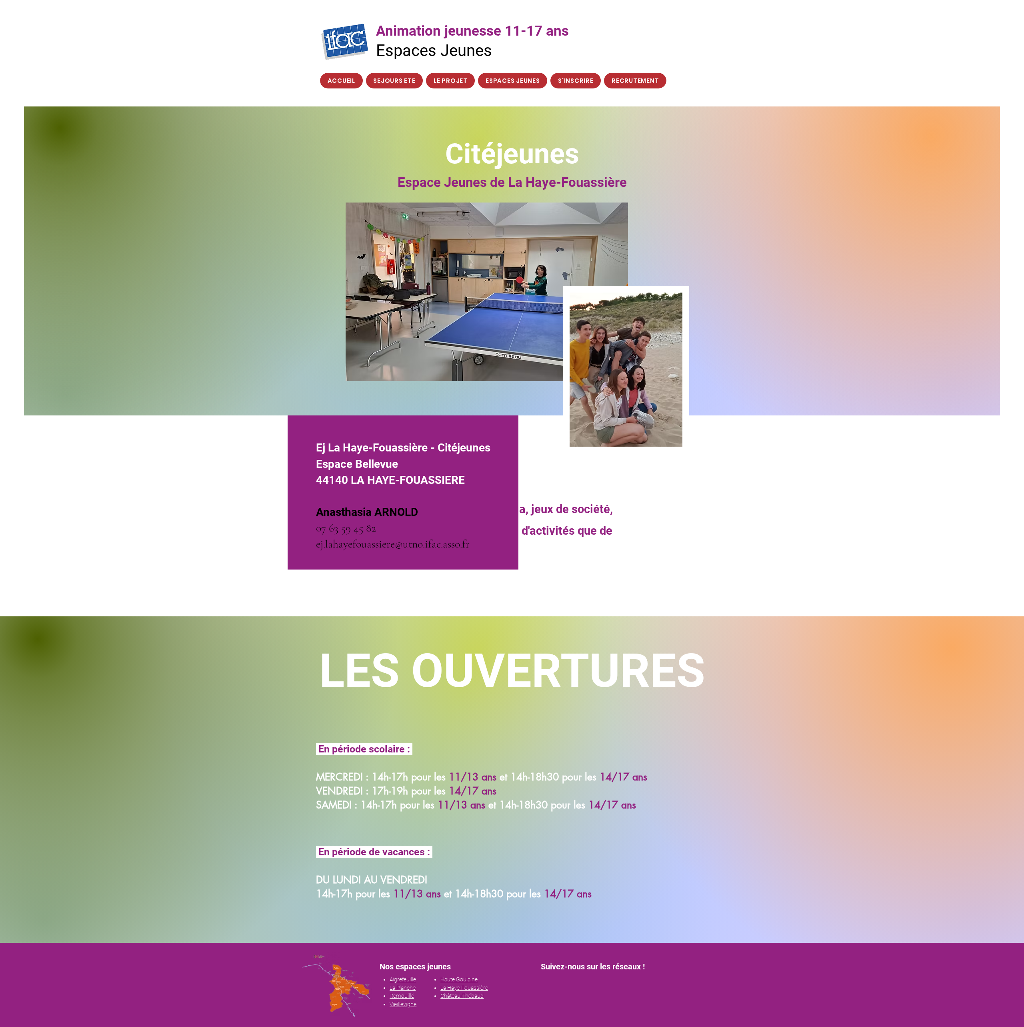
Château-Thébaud (462, 996)
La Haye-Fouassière (464, 988)
